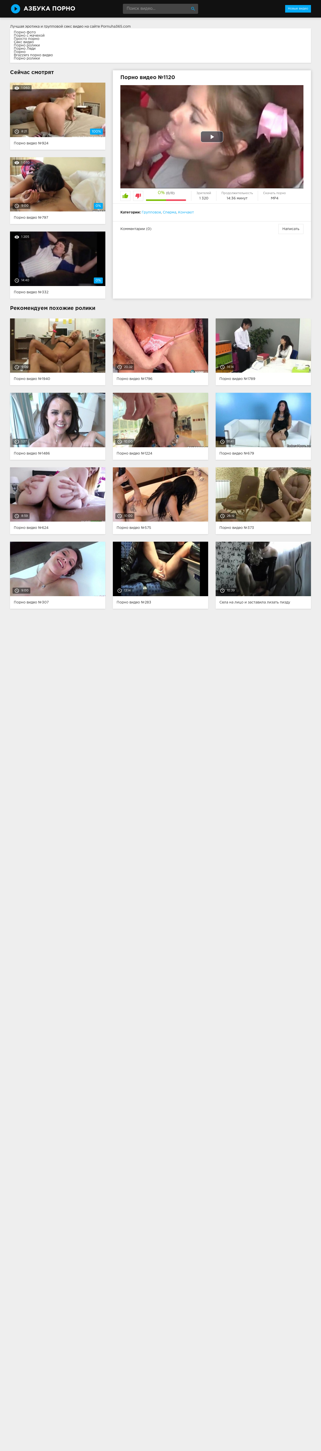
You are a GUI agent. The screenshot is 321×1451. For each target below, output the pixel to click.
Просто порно (26, 38)
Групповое (151, 212)
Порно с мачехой (29, 35)
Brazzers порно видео (33, 55)
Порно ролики (27, 45)
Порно (20, 51)
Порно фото (25, 32)
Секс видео (24, 42)
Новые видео (298, 8)
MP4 (274, 198)
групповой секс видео (64, 26)
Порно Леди (25, 48)
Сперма (169, 212)
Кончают (186, 212)
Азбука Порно (49, 9)
